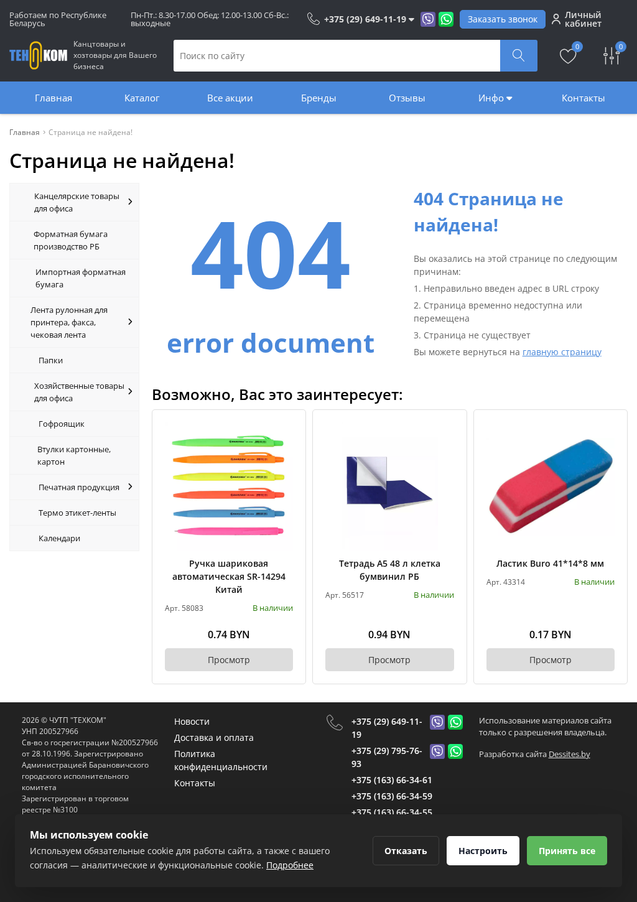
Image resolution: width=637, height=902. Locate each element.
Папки (51, 360)
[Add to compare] (284, 451)
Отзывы (407, 97)
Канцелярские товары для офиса (76, 202)
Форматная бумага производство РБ (71, 240)
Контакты (583, 97)
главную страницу (562, 352)
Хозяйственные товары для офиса (79, 392)
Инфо (492, 97)
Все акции (230, 97)
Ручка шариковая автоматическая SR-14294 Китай (229, 576)
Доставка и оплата (214, 737)
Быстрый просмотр (228, 486)
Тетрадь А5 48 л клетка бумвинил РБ (389, 569)
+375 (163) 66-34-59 (391, 796)
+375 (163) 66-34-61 (391, 780)
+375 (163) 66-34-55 (391, 812)
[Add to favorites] (284, 431)
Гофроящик (62, 423)
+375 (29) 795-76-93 (386, 757)
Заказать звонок (502, 19)
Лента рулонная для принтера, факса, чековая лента (69, 322)
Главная (53, 97)
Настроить (483, 851)
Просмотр (229, 660)
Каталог (141, 97)
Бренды (319, 97)
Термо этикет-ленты (77, 512)
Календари (59, 538)
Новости (192, 721)
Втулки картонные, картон (74, 455)
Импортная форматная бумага (80, 278)
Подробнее (290, 865)
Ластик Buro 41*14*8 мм (550, 563)
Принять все (567, 851)
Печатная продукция (79, 487)
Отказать (405, 851)
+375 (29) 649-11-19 (386, 727)
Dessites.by (569, 754)
